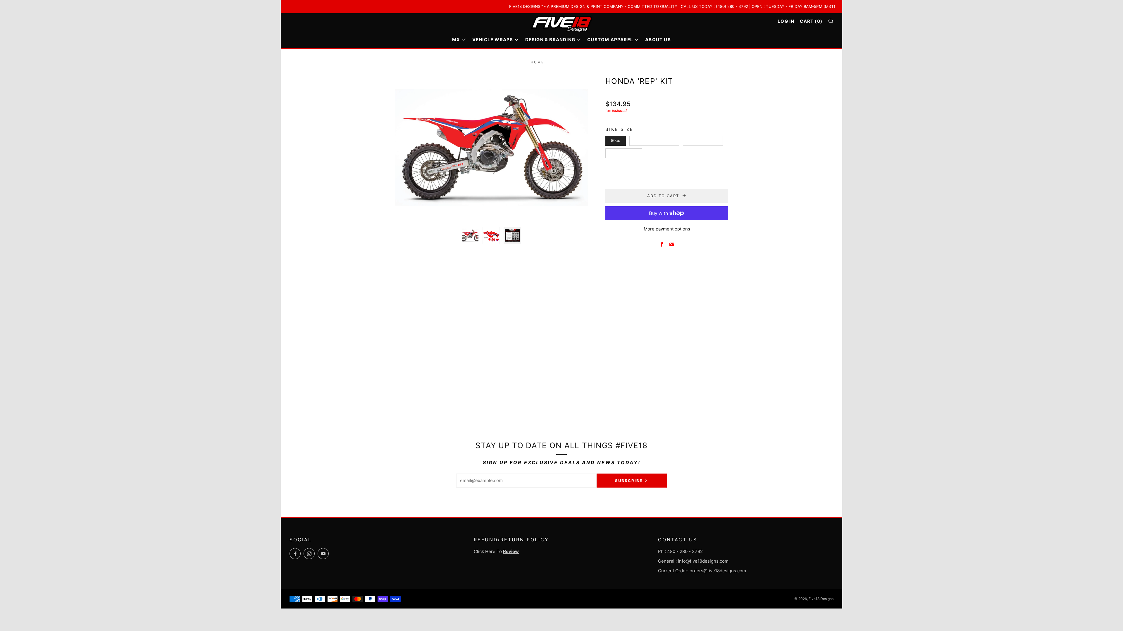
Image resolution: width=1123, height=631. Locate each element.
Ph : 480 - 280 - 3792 (680, 551)
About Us (658, 39)
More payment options (667, 229)
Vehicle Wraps (492, 39)
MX (456, 39)
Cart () (811, 21)
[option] (491, 147)
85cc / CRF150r (702, 140)
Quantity (614, 172)
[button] (470, 235)
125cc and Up (624, 153)
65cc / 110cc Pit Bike (654, 140)
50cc (615, 140)
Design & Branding (550, 39)
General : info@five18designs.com (693, 561)
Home (537, 62)
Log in (786, 21)
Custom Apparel (610, 39)
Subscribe (629, 480)
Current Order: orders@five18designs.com (702, 570)
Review (511, 551)
